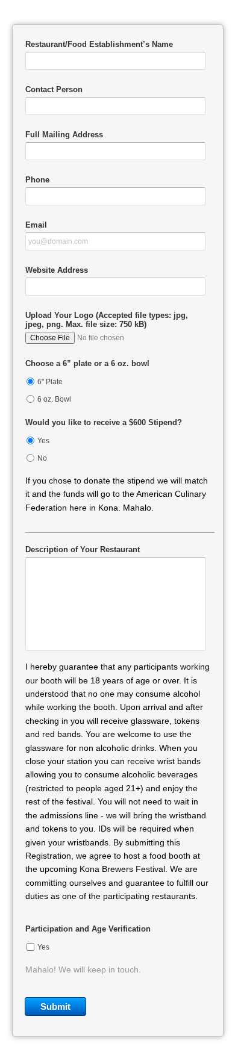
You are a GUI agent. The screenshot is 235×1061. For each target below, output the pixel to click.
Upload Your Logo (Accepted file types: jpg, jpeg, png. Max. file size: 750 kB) (106, 320)
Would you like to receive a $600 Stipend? (103, 422)
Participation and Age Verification (88, 928)
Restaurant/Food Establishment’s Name (99, 44)
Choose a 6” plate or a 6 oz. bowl (87, 363)
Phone (37, 179)
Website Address (56, 270)
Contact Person (54, 89)
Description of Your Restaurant (82, 549)
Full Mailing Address (64, 134)
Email (36, 224)
